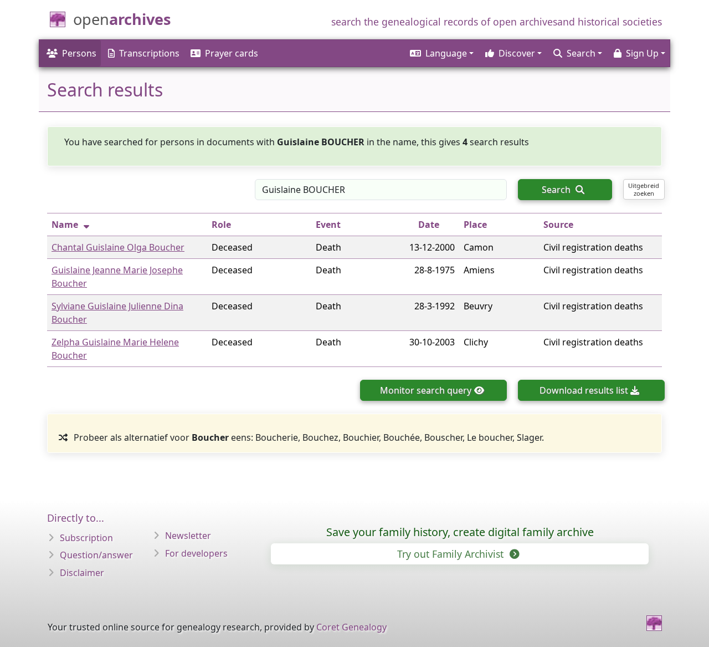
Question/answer (96, 555)
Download (584, 390)
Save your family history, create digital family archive (460, 531)
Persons (79, 53)
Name (65, 224)
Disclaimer (82, 573)
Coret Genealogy (351, 627)
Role (221, 224)
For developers (196, 553)
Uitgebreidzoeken (643, 189)
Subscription (86, 538)
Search (557, 190)
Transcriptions (149, 53)
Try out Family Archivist (451, 554)
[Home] (654, 623)
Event (328, 224)
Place (475, 224)
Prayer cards (231, 53)
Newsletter (188, 535)
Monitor (425, 390)
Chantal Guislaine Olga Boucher (118, 247)
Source (558, 224)
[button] (441, 53)
